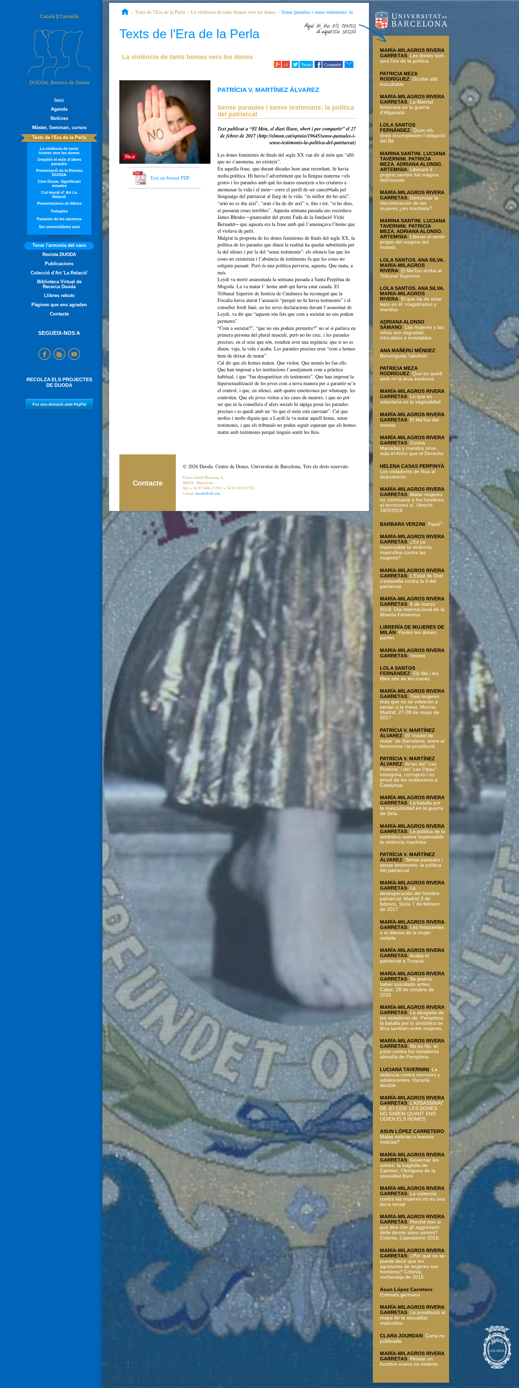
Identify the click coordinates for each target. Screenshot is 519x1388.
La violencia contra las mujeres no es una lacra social (412, 1199)
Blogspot (59, 354)
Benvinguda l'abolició (403, 356)
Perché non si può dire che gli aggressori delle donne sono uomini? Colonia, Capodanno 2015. (410, 1230)
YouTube (74, 354)
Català (47, 16)
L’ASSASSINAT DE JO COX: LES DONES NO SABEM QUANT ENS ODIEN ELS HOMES (411, 1111)
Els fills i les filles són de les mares (409, 676)
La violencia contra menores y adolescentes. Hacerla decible (410, 1077)
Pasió (435, 524)
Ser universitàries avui (59, 227)
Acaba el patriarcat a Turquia (404, 958)
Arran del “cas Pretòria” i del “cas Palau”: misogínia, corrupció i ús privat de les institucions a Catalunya (409, 774)
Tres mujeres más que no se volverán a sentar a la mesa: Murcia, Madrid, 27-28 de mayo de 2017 (409, 707)
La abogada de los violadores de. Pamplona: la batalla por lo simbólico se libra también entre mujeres (412, 1020)
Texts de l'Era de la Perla (59, 137)
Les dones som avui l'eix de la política (412, 58)
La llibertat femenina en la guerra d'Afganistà (406, 107)
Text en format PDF (170, 177)
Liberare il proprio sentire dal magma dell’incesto (409, 175)
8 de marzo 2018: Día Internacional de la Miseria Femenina (412, 609)
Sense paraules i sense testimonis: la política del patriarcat (411, 865)
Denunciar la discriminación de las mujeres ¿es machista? (409, 203)
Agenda (59, 109)
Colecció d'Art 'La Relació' (59, 273)
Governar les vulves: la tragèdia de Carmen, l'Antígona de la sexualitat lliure (409, 1168)
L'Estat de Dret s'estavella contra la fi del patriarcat (411, 581)
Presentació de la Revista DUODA (59, 172)
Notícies (59, 118)
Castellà (69, 16)
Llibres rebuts (59, 295)
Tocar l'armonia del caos (59, 245)
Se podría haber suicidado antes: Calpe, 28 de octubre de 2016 (407, 987)
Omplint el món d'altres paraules (59, 161)
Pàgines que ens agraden (59, 304)
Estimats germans (400, 1294)
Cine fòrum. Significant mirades (59, 183)
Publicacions (59, 263)
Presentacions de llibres (59, 203)
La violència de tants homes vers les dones (59, 150)
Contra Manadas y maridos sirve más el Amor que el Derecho (411, 448)
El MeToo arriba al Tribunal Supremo (411, 273)
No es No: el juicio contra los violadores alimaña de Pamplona (409, 1051)
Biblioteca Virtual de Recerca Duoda (59, 284)
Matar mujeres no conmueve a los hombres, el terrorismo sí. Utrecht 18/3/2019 (412, 502)
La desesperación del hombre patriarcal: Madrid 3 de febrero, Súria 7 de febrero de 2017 (410, 898)
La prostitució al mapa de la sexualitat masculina (412, 1318)
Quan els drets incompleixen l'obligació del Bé (412, 136)
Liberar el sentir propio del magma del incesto (412, 242)
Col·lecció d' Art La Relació (59, 194)
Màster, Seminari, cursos (59, 127)
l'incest (417, 655)
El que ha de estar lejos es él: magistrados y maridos (411, 304)
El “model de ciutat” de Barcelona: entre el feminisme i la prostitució (412, 741)
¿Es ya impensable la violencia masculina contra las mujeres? (406, 550)
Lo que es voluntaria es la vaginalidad (410, 399)
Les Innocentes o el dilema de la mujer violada (412, 933)
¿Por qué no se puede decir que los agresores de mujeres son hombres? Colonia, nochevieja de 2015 (412, 1266)
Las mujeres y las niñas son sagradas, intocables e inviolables (412, 333)
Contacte (59, 314)
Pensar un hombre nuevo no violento (409, 1361)
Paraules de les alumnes (59, 219)
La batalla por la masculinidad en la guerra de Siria (411, 808)
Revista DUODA (59, 254)
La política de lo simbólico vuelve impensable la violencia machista (412, 837)
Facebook (44, 354)
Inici (59, 100)
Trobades (59, 211)
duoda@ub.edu (207, 493)
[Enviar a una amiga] (349, 64)
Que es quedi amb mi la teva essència (411, 376)
